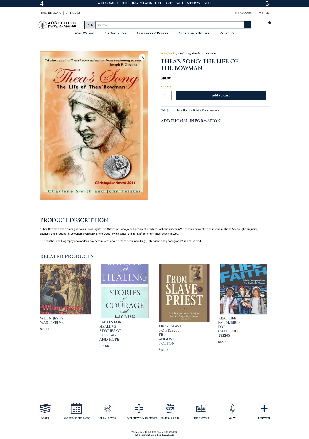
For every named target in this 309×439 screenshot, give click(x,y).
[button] (142, 57)
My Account (242, 12)
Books (172, 53)
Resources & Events (152, 33)
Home (164, 53)
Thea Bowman (210, 110)
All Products (115, 33)
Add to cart (221, 95)
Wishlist (264, 12)
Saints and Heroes (194, 33)
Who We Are (84, 33)
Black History (184, 110)
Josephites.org (49, 12)
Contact (227, 33)
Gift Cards (73, 12)
